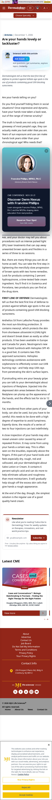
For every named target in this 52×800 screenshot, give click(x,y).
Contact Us (26, 640)
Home (8, 709)
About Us (19, 709)
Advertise (26, 637)
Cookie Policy (23, 774)
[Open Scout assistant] (38, 8)
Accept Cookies (26, 795)
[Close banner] (48, 3)
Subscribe (37, 538)
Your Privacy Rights (26, 656)
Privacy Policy (26, 652)
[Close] (49, 745)
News (30, 709)
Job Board (26, 643)
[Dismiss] (46, 151)
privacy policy (13, 545)
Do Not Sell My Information (26, 646)
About (26, 633)
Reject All (26, 787)
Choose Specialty (23, 15)
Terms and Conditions (26, 649)
